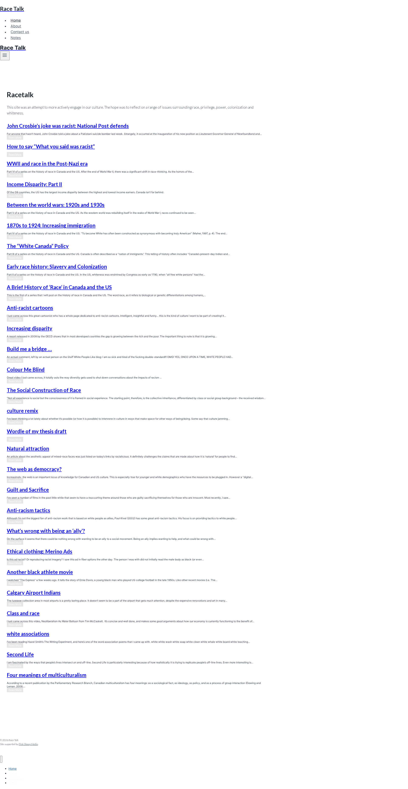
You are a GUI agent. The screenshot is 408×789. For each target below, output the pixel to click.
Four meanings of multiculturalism (46, 675)
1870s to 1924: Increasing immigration (51, 225)
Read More (15, 137)
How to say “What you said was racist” (51, 146)
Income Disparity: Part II (34, 184)
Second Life (20, 654)
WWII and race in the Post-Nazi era (47, 163)
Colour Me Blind (26, 369)
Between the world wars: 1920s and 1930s (56, 205)
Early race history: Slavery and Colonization (57, 266)
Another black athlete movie (40, 572)
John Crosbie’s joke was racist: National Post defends (68, 126)
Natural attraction (28, 448)
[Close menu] (1, 759)
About (16, 26)
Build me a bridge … (29, 349)
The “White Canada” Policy (38, 246)
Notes (16, 38)
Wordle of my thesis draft (37, 431)
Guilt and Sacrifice (28, 490)
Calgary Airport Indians (34, 592)
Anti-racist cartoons (30, 308)
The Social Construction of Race (44, 390)
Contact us (20, 32)
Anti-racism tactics (28, 510)
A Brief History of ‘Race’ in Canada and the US (59, 287)
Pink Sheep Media (28, 744)
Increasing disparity (29, 328)
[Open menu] (5, 55)
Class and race (23, 613)
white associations (28, 634)
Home (16, 20)
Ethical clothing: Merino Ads (39, 551)
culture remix (22, 411)
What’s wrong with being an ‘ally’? (46, 531)
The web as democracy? (34, 469)
